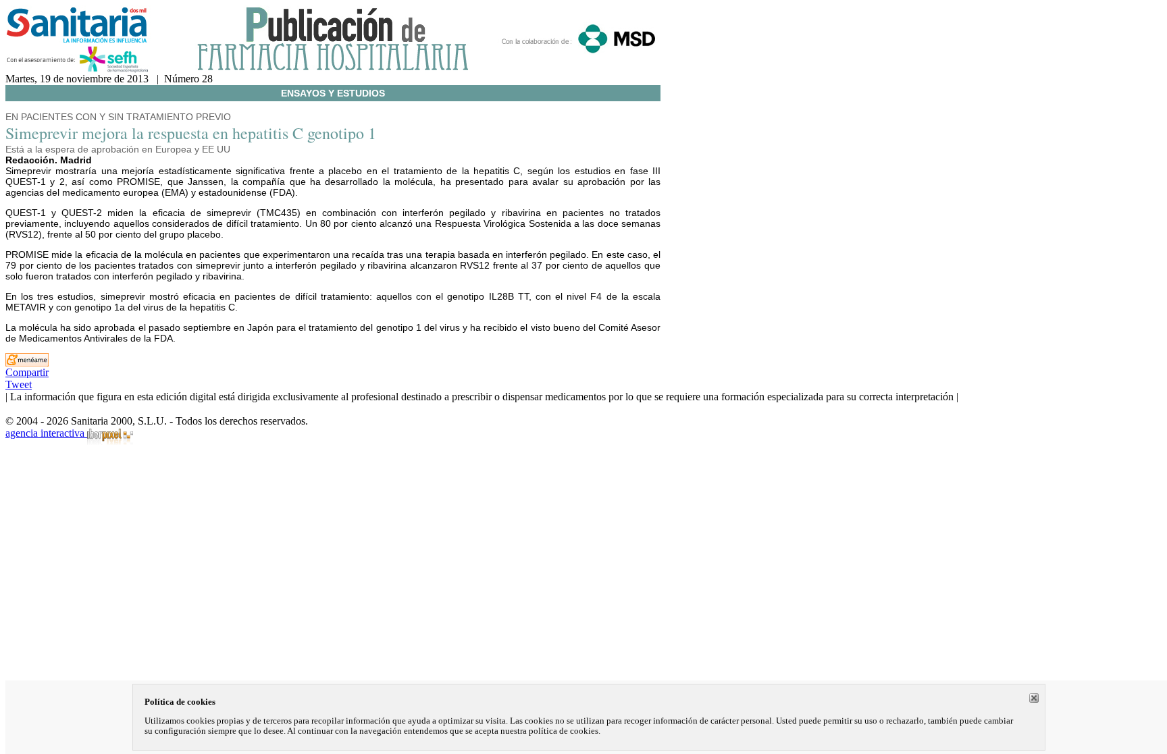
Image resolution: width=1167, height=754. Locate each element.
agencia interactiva (46, 433)
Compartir (27, 372)
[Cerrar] (1034, 698)
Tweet (18, 384)
